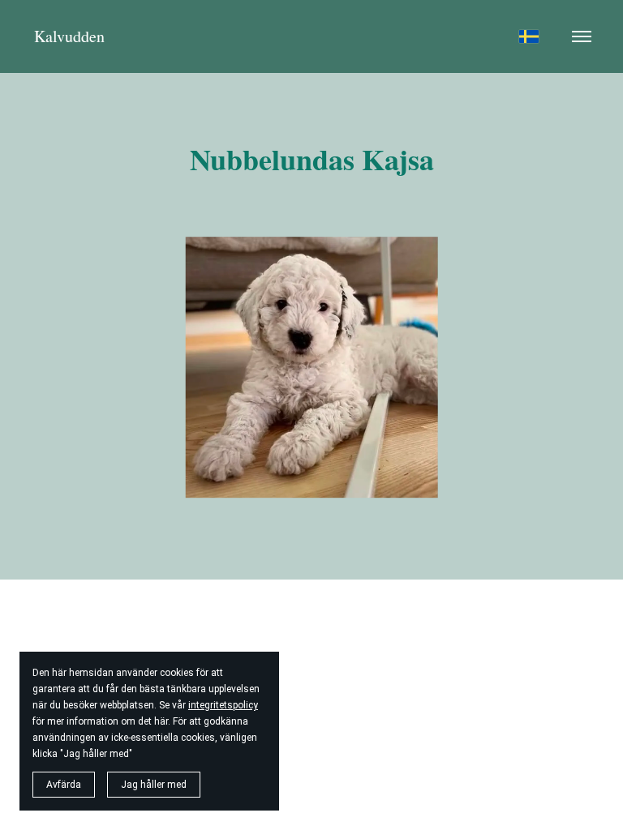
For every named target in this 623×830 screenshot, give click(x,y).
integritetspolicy (223, 705)
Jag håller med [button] (154, 784)
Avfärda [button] (63, 784)
